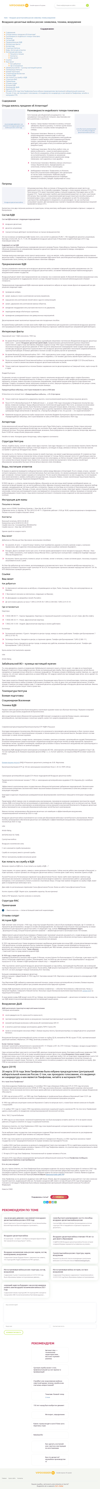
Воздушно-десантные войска (13, 202)
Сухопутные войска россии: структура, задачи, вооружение (72, 1254)
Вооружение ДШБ (12, 87)
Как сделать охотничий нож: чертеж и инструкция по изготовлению (55, 1446)
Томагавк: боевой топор (54, 1394)
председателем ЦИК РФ (55, 1174)
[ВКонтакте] (47, 1202)
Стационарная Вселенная (15, 73)
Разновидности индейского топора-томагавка (23, 36)
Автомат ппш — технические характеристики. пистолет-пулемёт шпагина (52, 1354)
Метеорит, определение (55, 1414)
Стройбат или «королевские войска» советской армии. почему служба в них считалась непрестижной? (48, 1383)
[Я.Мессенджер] (44, 1202)
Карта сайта (11, 1478)
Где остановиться (16, 66)
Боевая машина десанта (11, 762)
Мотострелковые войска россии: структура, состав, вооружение (25, 1271)
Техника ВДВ (11, 75)
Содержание (10, 32)
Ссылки (9, 60)
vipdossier (18, 5)
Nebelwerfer (38, 1435)
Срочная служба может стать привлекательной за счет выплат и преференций (47, 1370)
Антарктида (10, 46)
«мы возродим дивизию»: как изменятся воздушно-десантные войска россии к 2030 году (13, 125)
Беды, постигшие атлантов (16, 50)
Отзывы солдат (11, 83)
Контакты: (14, 56)
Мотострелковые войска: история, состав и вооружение (70, 1271)
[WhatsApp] (55, 1202)
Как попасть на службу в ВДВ (16, 77)
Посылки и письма (17, 54)
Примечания (10, 81)
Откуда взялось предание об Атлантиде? (21, 34)
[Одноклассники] (50, 1202)
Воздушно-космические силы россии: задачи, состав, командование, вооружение (25, 1253)
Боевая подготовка (13, 71)
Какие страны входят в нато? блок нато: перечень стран (49, 1425)
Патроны (9, 38)
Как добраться (15, 64)
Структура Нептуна (13, 48)
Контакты (20, 1478)
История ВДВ (11, 85)
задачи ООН (86, 991)
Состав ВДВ (10, 40)
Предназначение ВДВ (14, 42)
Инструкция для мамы (14, 52)
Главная (4, 1478)
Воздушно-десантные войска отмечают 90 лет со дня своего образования (73, 1238)
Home (6, 18)
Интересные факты (13, 44)
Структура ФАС (11, 79)
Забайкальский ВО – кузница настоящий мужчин (24, 68)
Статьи (47, 1397)
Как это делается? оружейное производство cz (55, 1459)
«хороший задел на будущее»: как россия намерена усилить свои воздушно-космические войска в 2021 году (25, 1287)
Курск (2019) (10, 89)
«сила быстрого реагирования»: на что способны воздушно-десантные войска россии (86, 130)
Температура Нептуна (14, 70)
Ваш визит (14, 58)
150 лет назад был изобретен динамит (48, 1405)
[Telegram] (53, 1202)
